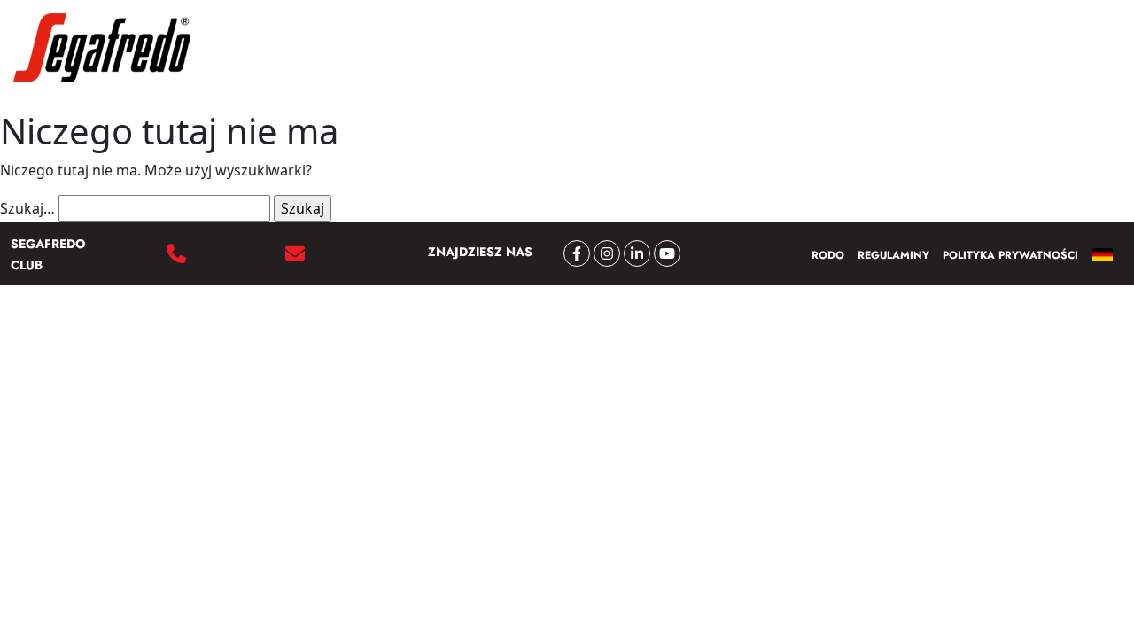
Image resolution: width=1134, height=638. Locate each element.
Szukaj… (27, 208)
